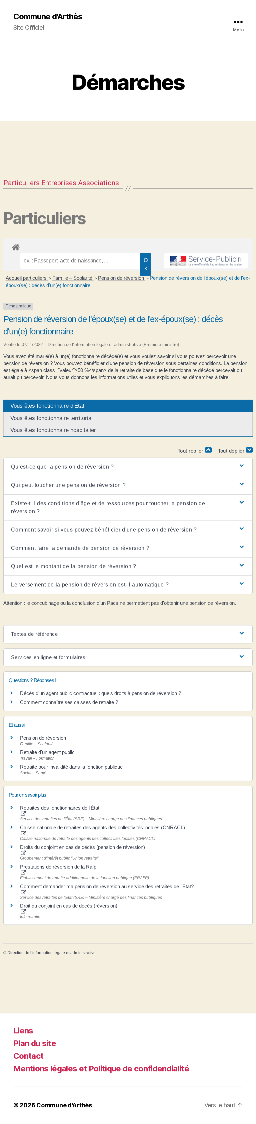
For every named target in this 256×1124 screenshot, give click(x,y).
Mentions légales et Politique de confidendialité (101, 1068)
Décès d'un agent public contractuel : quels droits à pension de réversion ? (100, 693)
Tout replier (191, 451)
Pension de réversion (121, 278)
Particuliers (21, 183)
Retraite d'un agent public (47, 752)
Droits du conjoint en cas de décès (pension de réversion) (82, 847)
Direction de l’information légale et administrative (51, 952)
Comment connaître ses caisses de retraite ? (69, 702)
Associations (98, 183)
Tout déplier (232, 451)
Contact (28, 1056)
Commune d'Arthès (47, 17)
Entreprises (58, 183)
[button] (128, 467)
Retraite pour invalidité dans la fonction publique (71, 767)
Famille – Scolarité (73, 278)
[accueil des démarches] (128, 246)
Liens (23, 1030)
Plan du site (34, 1043)
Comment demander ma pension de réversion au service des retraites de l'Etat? (107, 886)
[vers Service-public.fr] (206, 260)
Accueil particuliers (27, 278)
